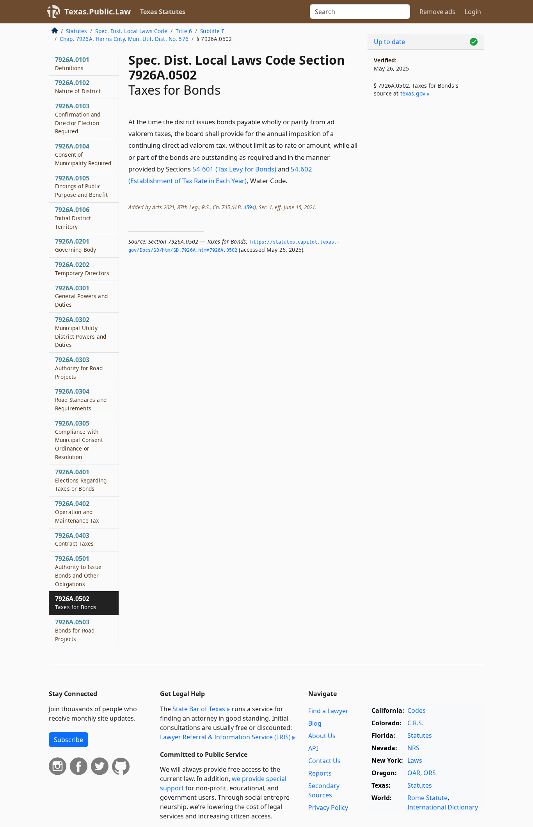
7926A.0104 (83, 154)
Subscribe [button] (68, 739)
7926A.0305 (79, 440)
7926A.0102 (78, 86)
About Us (322, 736)
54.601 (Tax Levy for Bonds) (234, 168)
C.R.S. (415, 723)
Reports (320, 773)
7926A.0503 (74, 630)
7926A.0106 (73, 217)
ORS (429, 773)
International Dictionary (442, 807)
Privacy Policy (328, 807)
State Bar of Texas (198, 709)
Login (473, 11)
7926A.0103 (78, 118)
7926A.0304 (81, 399)
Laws (414, 760)
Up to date (389, 41)
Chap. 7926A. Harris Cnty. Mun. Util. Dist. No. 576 (124, 38)
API (313, 748)
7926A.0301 (81, 296)
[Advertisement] (425, 232)
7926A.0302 (80, 331)
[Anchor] (292, 180)
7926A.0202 (82, 268)
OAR (413, 773)
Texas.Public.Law (97, 11)
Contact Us (324, 760)
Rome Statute (427, 797)
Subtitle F (212, 31)
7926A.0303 (79, 367)
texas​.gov (412, 93)
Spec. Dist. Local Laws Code (131, 31)
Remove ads (437, 11)
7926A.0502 (75, 602)
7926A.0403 (74, 539)
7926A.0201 (75, 245)
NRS (413, 748)
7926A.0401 (81, 480)
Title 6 (184, 31)
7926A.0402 (77, 511)
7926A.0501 (78, 570)
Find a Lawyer (328, 711)
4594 (248, 207)
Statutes (76, 31)
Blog (315, 723)
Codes (416, 710)
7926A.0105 (81, 186)
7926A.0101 (72, 63)
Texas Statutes (162, 11)
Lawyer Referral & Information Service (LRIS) (225, 737)
